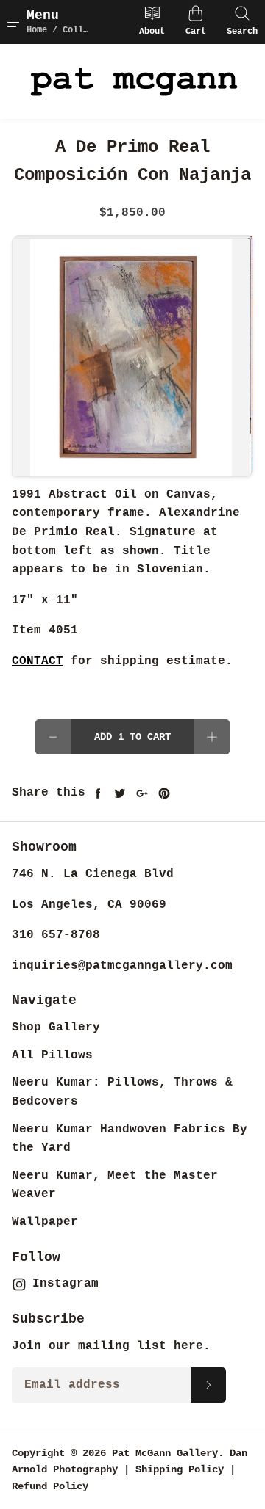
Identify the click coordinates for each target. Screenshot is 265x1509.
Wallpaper (45, 1222)
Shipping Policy (179, 1469)
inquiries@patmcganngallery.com (122, 965)
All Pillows (52, 1055)
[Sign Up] (208, 1385)
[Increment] (212, 736)
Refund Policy (50, 1486)
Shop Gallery (56, 1027)
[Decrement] (53, 736)
